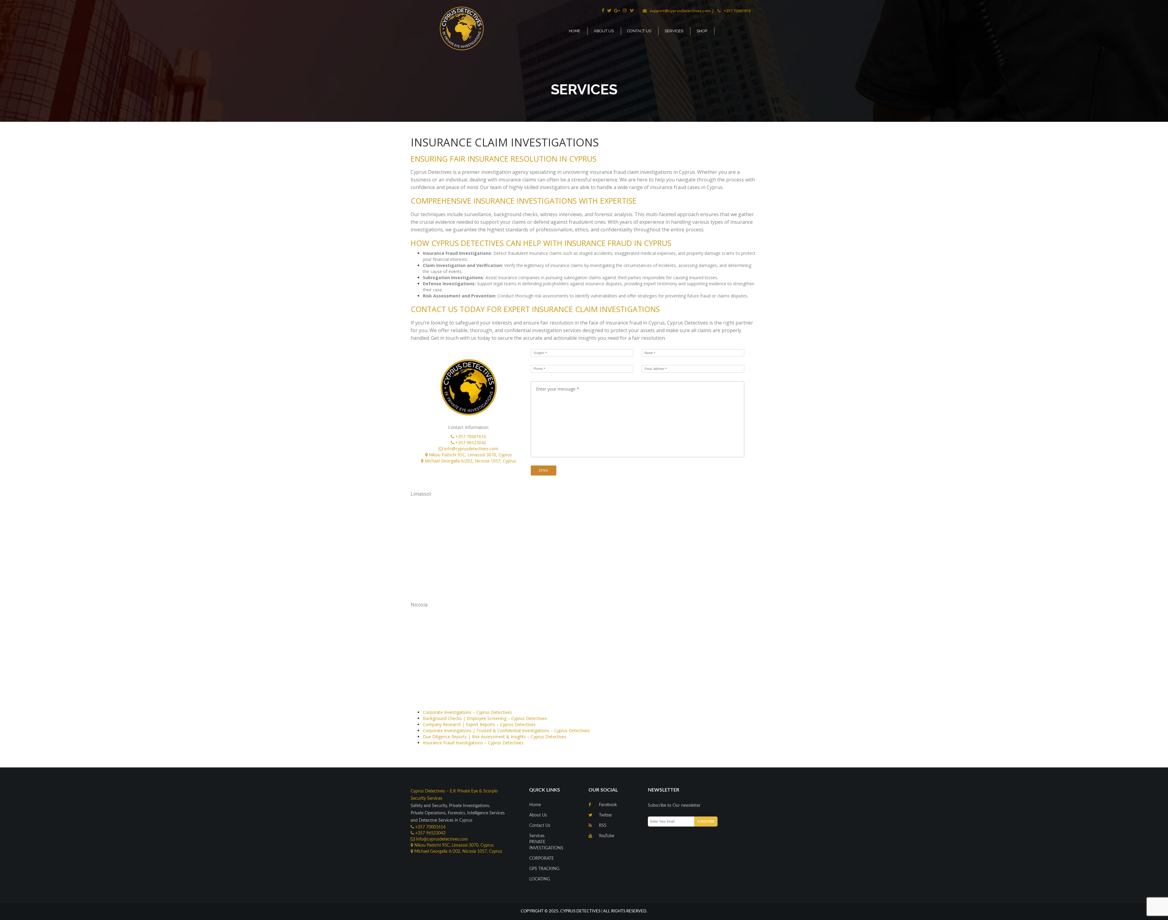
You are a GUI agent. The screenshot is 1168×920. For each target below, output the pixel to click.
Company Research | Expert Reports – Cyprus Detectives (479, 724)
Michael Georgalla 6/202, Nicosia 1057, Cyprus (470, 461)
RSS (602, 825)
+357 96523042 (470, 442)
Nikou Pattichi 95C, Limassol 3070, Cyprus (470, 455)
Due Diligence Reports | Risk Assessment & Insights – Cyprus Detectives (494, 736)
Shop (702, 31)
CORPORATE (541, 858)
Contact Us (639, 31)
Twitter (605, 815)
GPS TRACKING (544, 869)
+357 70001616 (470, 436)
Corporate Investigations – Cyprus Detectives (467, 712)
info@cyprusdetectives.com (471, 448)
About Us (604, 31)
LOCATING (539, 879)
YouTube (606, 836)
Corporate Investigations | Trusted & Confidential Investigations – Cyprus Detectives (506, 730)
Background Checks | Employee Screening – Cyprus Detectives (485, 718)
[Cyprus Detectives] (480, 28)
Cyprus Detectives (428, 791)
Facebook (607, 805)
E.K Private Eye (464, 791)
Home (574, 31)
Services (674, 31)
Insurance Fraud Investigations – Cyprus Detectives (473, 743)
